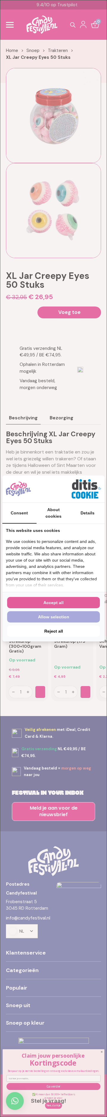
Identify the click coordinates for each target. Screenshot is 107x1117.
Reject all (53, 631)
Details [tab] (88, 513)
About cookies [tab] (53, 513)
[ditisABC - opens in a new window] (86, 489)
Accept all (53, 602)
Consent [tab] (19, 513)
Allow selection (53, 616)
